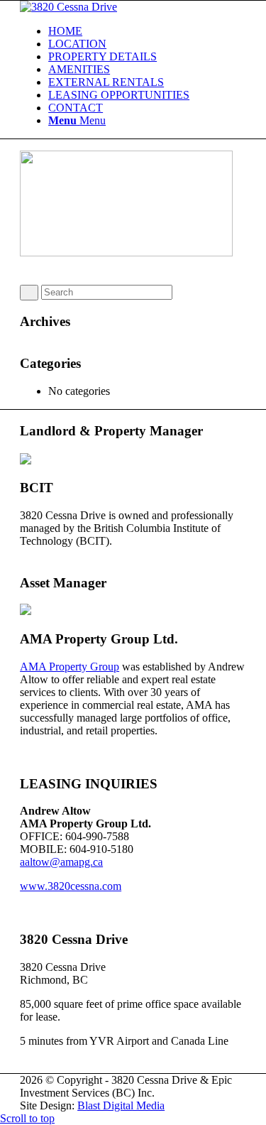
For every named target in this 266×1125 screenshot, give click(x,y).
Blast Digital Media (121, 1105)
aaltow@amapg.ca (61, 862)
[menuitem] (147, 31)
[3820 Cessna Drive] (68, 7)
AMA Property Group (69, 667)
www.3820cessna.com (70, 886)
